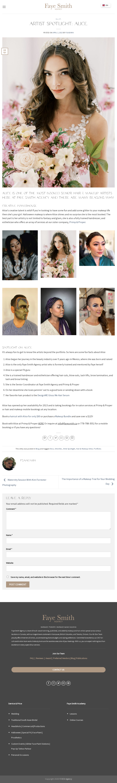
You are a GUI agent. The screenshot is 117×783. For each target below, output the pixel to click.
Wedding (15, 713)
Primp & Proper (77, 222)
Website (9, 562)
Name (9, 535)
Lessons (73, 713)
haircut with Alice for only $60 (25, 416)
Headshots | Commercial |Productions (28, 726)
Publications (81, 658)
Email (9, 548)
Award (48, 658)
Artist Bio (58, 448)
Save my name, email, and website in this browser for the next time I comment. (45, 577)
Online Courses (76, 719)
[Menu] (4, 7)
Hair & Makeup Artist (84, 448)
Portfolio (97, 448)
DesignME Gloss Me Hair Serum (53, 395)
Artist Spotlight (69, 448)
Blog (58, 19)
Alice (52, 448)
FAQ (32, 658)
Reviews (39, 658)
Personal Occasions (20, 754)
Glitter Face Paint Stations (37, 743)
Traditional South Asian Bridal (24, 719)
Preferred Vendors (61, 658)
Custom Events (18, 743)
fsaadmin (70, 33)
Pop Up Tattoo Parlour (21, 748)
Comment (11, 508)
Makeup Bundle (63, 416)
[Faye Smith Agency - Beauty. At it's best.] (58, 7)
